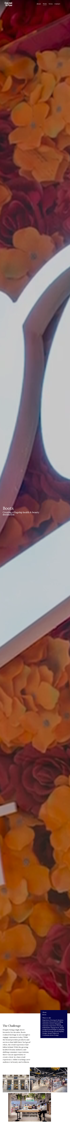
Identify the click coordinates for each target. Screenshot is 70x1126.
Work (45, 4)
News (51, 4)
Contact (57, 4)
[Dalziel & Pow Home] (8, 4)
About (39, 4)
